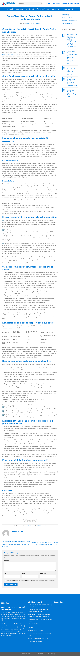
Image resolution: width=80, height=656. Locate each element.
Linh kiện (53, 9)
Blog (65, 9)
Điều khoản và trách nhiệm (69, 20)
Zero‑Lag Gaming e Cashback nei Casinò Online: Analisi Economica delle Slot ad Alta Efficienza (16, 544)
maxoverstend (36, 23)
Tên (5, 573)
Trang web (43, 573)
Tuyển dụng (65, 26)
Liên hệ (70, 9)
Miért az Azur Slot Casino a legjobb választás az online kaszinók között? (71, 70)
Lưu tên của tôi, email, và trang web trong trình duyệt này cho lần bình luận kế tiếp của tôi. (31, 580)
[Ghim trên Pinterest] (33, 520)
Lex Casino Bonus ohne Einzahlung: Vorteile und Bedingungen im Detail (72, 92)
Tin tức (30, 13)
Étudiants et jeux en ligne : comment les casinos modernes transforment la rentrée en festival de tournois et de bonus (72, 41)
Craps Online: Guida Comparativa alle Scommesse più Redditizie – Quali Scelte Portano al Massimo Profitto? (72, 57)
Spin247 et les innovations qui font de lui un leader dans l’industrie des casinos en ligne (72, 81)
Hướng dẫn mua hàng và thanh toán (38, 638)
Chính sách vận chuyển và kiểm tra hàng (40, 633)
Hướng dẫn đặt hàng (67, 18)
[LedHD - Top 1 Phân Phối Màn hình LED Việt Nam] (8, 3)
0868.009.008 (74, 3)
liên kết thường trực (41, 525)
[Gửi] (41, 3)
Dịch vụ (60, 9)
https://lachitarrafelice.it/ (10, 55)
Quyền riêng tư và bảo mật (36, 630)
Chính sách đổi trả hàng (35, 641)
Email (24, 573)
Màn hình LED (19, 9)
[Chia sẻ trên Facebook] (24, 520)
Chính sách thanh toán (35, 635)
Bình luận (7, 560)
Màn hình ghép (30, 9)
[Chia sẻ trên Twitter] (27, 520)
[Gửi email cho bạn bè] (30, 520)
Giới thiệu (10, 9)
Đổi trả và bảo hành (67, 23)
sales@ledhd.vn (37, 623)
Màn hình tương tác (42, 9)
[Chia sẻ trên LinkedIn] (35, 520)
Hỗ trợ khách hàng (54, 3)
